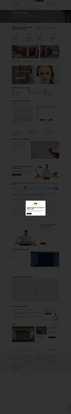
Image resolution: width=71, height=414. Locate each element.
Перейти (29, 213)
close (44, 201)
